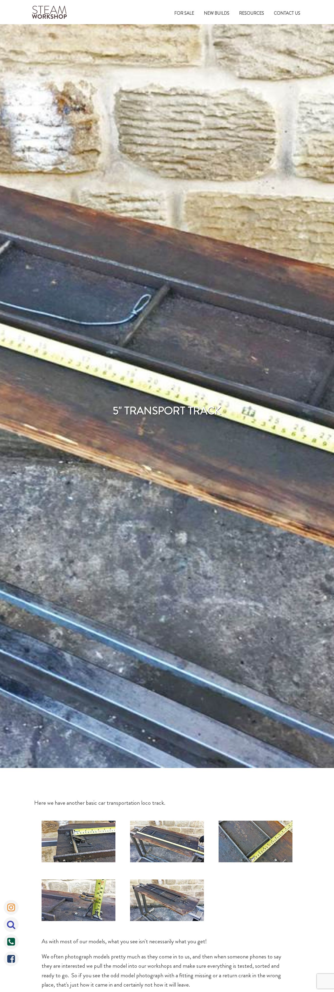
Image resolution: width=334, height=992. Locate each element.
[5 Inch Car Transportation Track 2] (167, 843)
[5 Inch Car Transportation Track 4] (78, 901)
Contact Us (287, 13)
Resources (251, 13)
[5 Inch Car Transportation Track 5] (167, 901)
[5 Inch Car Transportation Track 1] (78, 843)
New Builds (216, 13)
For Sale (184, 13)
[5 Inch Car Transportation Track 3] (255, 843)
